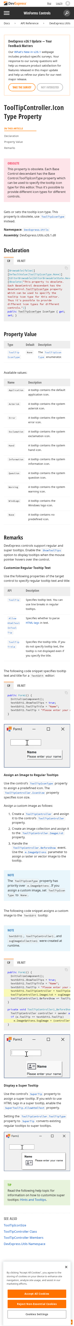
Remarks (9, 148)
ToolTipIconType (52, 216)
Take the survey (22, 87)
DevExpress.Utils (59, 23)
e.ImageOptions (35, 852)
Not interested (50, 87)
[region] (37, 1293)
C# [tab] (8, 261)
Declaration (11, 136)
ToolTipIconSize (15, 1225)
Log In (59, 3)
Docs (7, 23)
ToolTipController (39, 814)
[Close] (66, 1267)
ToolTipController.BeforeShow (34, 847)
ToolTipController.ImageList (42, 833)
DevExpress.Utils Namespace (24, 1244)
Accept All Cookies (36, 1293)
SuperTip (36, 1094)
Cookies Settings (37, 1314)
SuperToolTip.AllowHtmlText (24, 1108)
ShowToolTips (52, 550)
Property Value (13, 142)
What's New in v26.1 (27, 52)
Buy (49, 3)
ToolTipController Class (20, 1231)
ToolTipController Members (23, 1238)
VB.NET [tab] (21, 261)
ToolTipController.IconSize (24, 792)
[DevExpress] (15, 3)
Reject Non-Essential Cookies (37, 1304)
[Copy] (66, 268)
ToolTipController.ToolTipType (43, 1116)
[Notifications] (67, 3)
